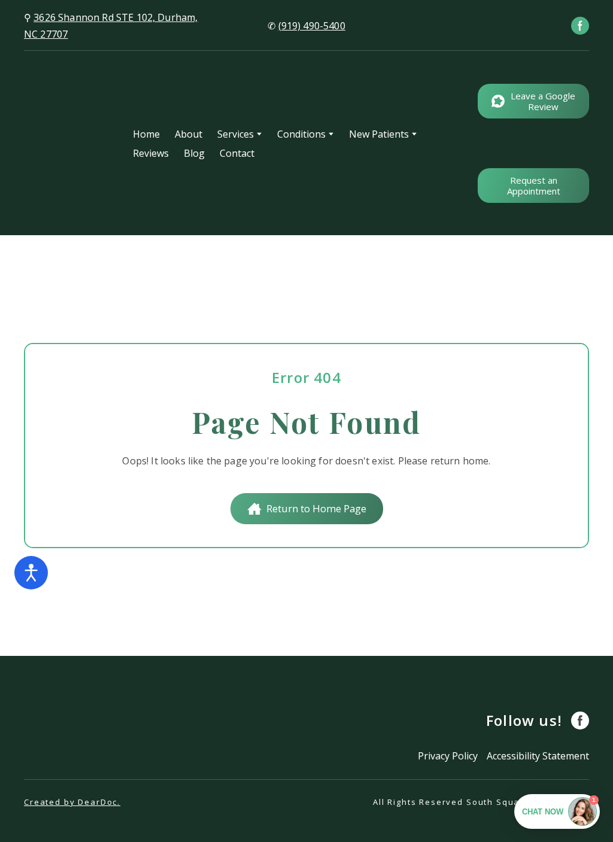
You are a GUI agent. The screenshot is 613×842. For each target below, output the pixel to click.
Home (146, 134)
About (188, 134)
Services (235, 134)
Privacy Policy (448, 755)
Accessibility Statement (538, 755)
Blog (194, 153)
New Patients (379, 134)
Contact (237, 153)
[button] (580, 26)
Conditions (301, 134)
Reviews (151, 153)
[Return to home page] (69, 143)
